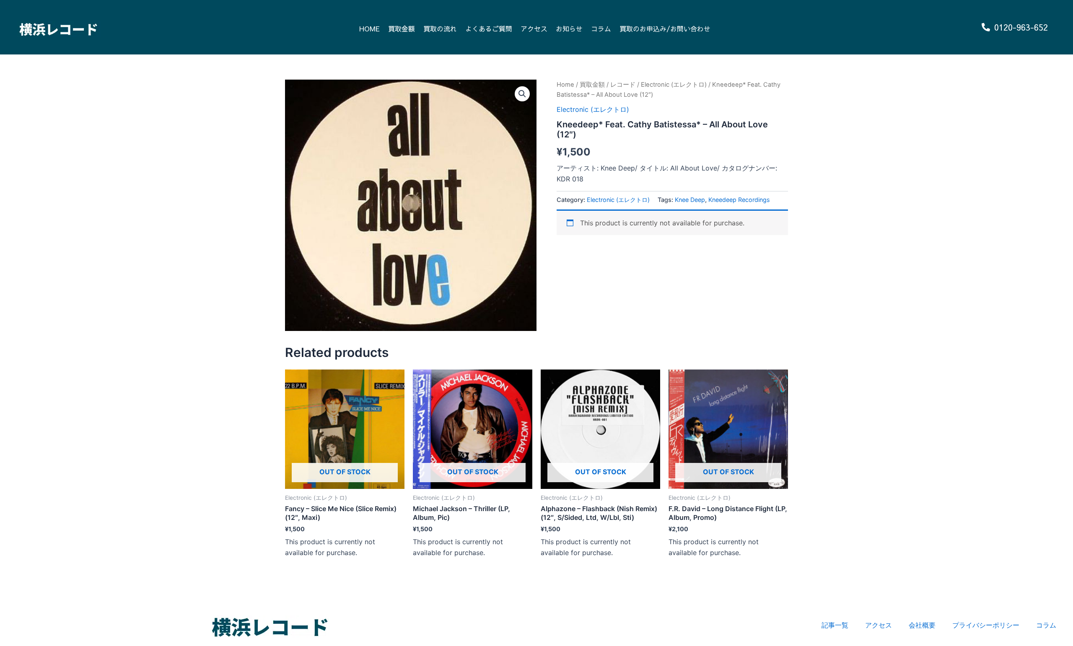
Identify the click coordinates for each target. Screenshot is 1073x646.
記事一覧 (835, 625)
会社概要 (922, 625)
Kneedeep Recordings (739, 199)
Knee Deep (690, 199)
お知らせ (569, 28)
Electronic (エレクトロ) (674, 84)
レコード (622, 84)
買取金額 (401, 28)
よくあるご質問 (488, 28)
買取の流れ (440, 28)
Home (565, 84)
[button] (522, 93)
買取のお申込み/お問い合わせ (664, 28)
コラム (601, 28)
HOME (369, 28)
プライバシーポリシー (985, 625)
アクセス (534, 28)
